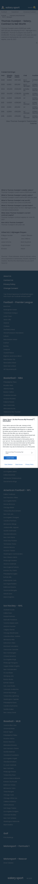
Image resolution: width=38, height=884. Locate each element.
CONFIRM (10, 458)
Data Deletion (9, 464)
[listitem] (19, 452)
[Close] (34, 419)
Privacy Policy (29, 464)
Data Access (19, 464)
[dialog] (19, 442)
